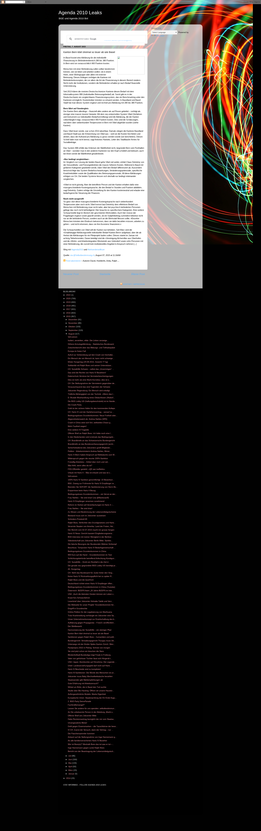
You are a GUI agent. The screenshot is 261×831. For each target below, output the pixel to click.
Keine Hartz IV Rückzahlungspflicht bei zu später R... (90, 576)
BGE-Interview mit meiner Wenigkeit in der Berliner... (90, 537)
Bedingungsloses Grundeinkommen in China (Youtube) (91, 587)
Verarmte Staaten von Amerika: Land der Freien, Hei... (91, 526)
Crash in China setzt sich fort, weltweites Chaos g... (90, 423)
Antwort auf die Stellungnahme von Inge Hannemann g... (92, 737)
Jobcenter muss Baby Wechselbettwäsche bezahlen (90, 676)
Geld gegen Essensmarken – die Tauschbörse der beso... (92, 726)
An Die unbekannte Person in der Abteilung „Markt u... (91, 712)
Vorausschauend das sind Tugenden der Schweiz (89, 387)
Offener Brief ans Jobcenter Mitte (82, 716)
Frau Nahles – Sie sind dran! (80, 508)
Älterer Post (138, 274)
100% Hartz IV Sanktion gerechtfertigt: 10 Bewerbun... (91, 480)
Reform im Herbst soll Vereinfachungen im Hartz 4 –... (91, 505)
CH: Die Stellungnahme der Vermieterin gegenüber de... (92, 383)
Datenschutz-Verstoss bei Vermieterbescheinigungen (90, 376)
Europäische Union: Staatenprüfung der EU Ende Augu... (92, 698)
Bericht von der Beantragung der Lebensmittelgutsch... (91, 751)
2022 (68, 295)
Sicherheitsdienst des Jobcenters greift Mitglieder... (90, 448)
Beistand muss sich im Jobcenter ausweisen (87, 516)
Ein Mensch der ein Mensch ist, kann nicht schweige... (91, 358)
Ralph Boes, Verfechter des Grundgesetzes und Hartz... (92, 523)
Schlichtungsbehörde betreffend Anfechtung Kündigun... (92, 558)
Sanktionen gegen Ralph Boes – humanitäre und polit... (91, 637)
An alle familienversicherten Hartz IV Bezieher (87, 741)
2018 (68, 306)
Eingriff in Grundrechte (77, 608)
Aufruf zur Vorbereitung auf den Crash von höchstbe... (91, 355)
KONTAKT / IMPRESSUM (134, 284)
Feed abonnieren (73, 261)
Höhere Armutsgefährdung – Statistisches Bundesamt (91, 344)
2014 (68, 778)
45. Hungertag (74, 569)
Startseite (105, 274)
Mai (70, 763)
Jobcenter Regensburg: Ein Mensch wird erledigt (89, 391)
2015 (68, 316)
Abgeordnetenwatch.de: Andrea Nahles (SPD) (87, 419)
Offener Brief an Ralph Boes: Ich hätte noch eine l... (90, 433)
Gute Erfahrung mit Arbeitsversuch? (83, 683)
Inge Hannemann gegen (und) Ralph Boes (86, 748)
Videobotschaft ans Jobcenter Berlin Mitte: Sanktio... (90, 541)
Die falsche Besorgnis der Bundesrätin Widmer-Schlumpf (92, 544)
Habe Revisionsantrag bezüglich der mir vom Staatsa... (91, 719)
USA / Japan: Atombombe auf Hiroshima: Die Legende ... (92, 662)
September (73, 330)
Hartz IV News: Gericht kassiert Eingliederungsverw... (91, 533)
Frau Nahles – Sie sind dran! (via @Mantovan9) (88, 498)
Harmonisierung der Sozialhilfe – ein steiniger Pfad (89, 630)
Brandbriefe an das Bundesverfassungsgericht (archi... (91, 444)
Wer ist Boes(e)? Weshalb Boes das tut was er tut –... (91, 744)
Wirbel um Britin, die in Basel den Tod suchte (87, 687)
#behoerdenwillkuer (96, 249)
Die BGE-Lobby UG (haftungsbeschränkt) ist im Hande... (92, 401)
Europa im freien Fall (77, 351)
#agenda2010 (77, 249)
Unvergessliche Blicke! (77, 723)
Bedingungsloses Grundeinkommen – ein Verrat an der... (92, 494)
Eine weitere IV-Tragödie (78, 430)
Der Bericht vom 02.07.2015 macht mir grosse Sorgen (91, 530)
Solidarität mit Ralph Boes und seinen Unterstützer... (90, 365)
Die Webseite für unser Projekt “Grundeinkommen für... (91, 605)
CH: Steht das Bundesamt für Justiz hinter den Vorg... (91, 573)
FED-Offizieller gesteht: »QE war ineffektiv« (86, 469)
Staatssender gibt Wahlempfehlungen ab (85, 680)
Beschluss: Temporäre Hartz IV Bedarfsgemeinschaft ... (92, 548)
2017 (68, 309)
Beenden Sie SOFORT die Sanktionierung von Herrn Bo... (93, 487)
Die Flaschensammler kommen (81, 734)
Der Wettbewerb (75, 626)
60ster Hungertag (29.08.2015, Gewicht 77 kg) (88, 362)
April (70, 767)
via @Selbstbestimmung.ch (82, 255)
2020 (68, 299)
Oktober (72, 327)
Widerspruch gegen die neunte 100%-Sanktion (88, 458)
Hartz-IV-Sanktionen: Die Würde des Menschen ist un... (91, 673)
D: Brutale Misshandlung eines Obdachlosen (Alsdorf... (91, 398)
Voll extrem (72, 337)
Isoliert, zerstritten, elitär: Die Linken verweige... (88, 340)
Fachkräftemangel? (76, 705)
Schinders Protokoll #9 (77, 519)
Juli (70, 756)
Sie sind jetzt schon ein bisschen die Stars (86, 651)
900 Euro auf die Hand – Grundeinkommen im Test (90, 555)
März (70, 770)
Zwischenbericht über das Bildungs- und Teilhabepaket (91, 348)
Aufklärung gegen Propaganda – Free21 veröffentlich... (91, 623)
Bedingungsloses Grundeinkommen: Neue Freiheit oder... (92, 416)
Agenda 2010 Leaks (80, 12)
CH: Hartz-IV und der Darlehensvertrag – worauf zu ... (91, 412)
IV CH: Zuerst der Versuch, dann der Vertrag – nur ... (90, 730)
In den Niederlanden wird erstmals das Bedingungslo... (91, 437)
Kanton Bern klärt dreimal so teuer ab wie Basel (88, 633)
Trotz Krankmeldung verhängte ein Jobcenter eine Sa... (91, 616)
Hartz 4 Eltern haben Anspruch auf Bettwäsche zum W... (92, 455)
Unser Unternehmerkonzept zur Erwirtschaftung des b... (92, 619)
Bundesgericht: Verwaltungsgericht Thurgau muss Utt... (91, 641)
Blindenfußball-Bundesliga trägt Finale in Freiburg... (90, 655)
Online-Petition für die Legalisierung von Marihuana (90, 612)
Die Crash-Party (75, 405)
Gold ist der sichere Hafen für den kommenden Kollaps (91, 408)
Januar (71, 774)
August (71, 334)
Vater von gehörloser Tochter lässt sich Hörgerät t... (90, 658)
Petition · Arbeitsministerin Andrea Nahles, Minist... (89, 451)
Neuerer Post (71, 274)
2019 (68, 302)
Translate (160, 36)
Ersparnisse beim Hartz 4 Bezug (82, 491)
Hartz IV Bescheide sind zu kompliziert (84, 669)
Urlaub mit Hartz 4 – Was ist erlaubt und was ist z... (90, 473)
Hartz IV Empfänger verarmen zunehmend (86, 501)
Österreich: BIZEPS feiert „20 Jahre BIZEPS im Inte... (91, 591)
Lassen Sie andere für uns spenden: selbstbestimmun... (92, 708)
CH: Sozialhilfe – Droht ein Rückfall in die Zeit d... (89, 562)
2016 (68, 313)
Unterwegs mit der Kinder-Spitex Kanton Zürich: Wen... (91, 644)
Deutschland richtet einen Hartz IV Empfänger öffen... (91, 584)
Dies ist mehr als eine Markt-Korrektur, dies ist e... (89, 380)
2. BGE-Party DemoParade (79, 701)
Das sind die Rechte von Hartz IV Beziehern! (87, 373)
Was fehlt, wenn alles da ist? (80, 466)
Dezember (73, 320)
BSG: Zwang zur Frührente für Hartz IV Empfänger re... (91, 483)
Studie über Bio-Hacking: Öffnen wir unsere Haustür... (91, 691)
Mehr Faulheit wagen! (77, 426)
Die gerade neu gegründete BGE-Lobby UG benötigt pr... (92, 566)
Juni (70, 759)
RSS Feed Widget (176, 63)
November (73, 323)
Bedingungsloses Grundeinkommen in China (87, 551)
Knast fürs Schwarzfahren (79, 598)
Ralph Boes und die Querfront (81, 580)
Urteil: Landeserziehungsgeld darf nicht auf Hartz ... (90, 666)
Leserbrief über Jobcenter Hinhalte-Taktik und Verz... (90, 601)
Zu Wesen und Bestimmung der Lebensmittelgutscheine (92, 512)
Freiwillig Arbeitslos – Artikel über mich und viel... (88, 462)
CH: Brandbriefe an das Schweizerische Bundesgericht (91, 441)
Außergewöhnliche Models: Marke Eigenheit (87, 694)
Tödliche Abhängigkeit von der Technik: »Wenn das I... (91, 394)
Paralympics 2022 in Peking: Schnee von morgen (89, 648)
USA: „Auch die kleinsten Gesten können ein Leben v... (91, 594)
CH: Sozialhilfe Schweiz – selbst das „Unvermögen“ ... (91, 369)
